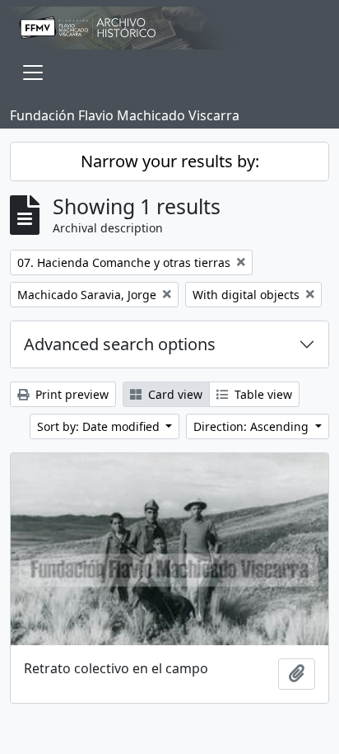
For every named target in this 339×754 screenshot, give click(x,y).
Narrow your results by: (170, 161)
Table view (261, 394)
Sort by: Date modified (100, 426)
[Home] (169, 28)
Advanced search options (120, 344)
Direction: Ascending (252, 426)
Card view (173, 394)
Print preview (70, 394)
